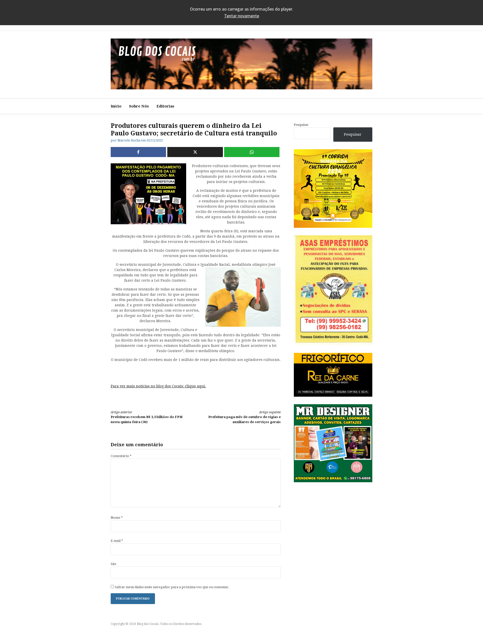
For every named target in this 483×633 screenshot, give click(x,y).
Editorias (165, 106)
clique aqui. (195, 386)
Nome (117, 517)
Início (116, 106)
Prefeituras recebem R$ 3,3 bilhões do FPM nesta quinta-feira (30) (147, 417)
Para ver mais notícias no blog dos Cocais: (148, 386)
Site (113, 564)
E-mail (117, 541)
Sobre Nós (139, 106)
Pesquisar (301, 125)
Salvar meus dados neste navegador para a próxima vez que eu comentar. (172, 587)
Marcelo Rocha (128, 140)
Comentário (121, 456)
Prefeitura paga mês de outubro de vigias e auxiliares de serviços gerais (244, 417)
